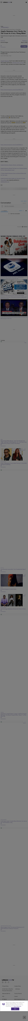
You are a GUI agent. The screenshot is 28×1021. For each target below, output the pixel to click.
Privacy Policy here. (17, 1006)
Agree (15, 1008)
